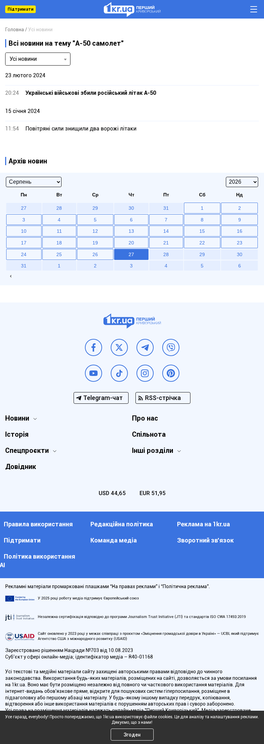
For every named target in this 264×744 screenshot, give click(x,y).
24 (23, 254)
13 (131, 231)
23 (239, 242)
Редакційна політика (121, 524)
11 (59, 231)
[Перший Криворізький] (132, 9)
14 (166, 231)
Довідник (20, 466)
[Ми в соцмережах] (93, 347)
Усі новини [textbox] (23, 59)
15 (202, 231)
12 (95, 231)
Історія (17, 434)
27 (131, 254)
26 (95, 254)
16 (239, 231)
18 (59, 242)
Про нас (145, 418)
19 (95, 242)
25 (59, 254)
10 (23, 231)
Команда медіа (113, 540)
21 (166, 242)
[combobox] (37, 59)
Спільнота (149, 434)
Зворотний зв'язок (205, 540)
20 (131, 242)
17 (23, 242)
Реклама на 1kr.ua (203, 524)
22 (202, 242)
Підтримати (20, 9)
